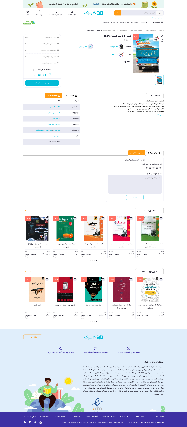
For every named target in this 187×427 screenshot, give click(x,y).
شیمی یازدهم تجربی (109, 30)
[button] (26, 239)
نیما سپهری (114, 46)
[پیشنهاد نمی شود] (50, 75)
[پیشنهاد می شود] (44, 75)
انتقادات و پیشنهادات (108, 416)
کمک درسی (134, 22)
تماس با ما (140, 416)
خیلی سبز (115, 54)
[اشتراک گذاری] (162, 36)
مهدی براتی (83, 46)
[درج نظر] (162, 41)
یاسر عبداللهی (39, 130)
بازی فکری (114, 22)
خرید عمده (124, 416)
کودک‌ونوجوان (124, 22)
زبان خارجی (105, 22)
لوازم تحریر (144, 22)
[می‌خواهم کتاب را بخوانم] (39, 75)
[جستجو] (117, 12)
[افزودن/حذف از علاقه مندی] (161, 218)
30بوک (162, 30)
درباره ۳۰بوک (159, 416)
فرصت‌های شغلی (92, 416)
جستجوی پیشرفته (156, 18)
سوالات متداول (44, 416)
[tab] (71, 95)
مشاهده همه (27, 210)
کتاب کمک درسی (151, 30)
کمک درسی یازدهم (136, 30)
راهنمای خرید (60, 416)
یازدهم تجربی (123, 30)
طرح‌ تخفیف (76, 416)
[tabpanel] (51, 121)
